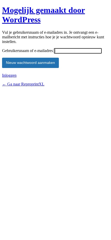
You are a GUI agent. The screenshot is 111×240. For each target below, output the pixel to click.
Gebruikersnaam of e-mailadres (27, 50)
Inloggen (9, 75)
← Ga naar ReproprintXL (23, 84)
